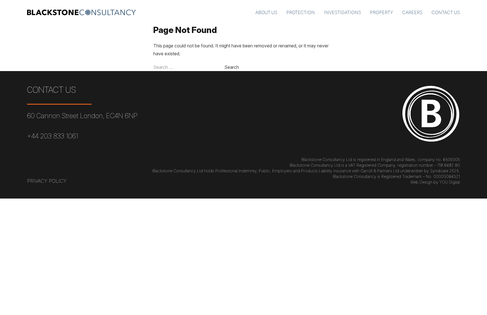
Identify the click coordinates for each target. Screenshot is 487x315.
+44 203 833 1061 (52, 136)
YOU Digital (449, 182)
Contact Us (445, 12)
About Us (266, 12)
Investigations (342, 12)
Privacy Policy (47, 181)
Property (381, 12)
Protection (300, 12)
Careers (412, 12)
